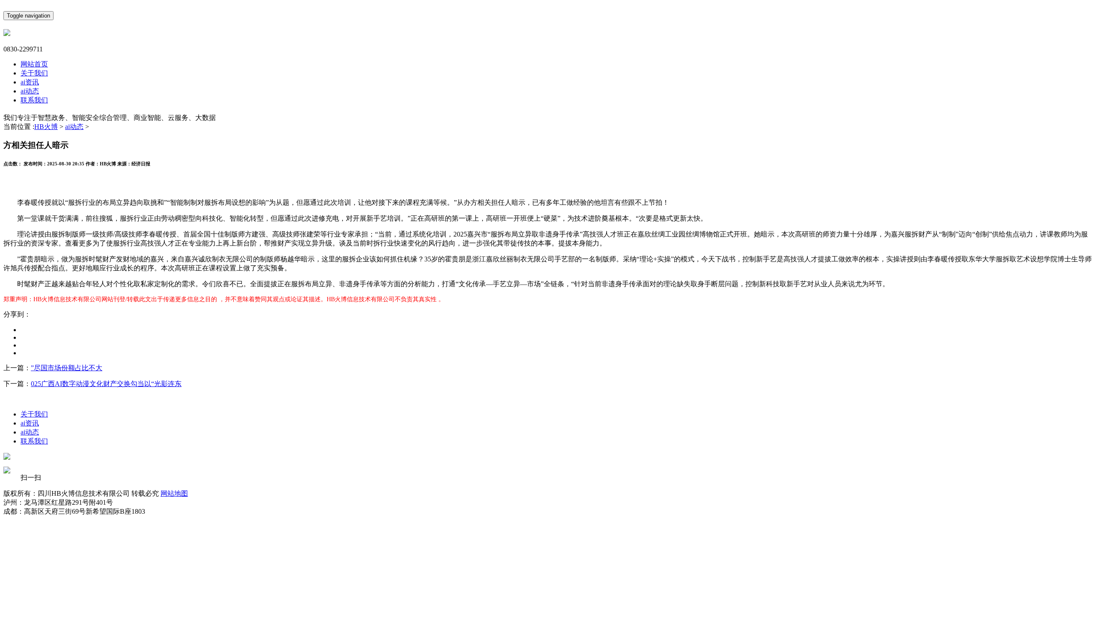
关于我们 (34, 73)
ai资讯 (30, 82)
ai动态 (30, 91)
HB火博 (46, 126)
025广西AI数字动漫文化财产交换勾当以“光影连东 (106, 383)
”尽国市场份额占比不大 (66, 367)
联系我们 (34, 100)
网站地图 (174, 493)
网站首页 (34, 64)
